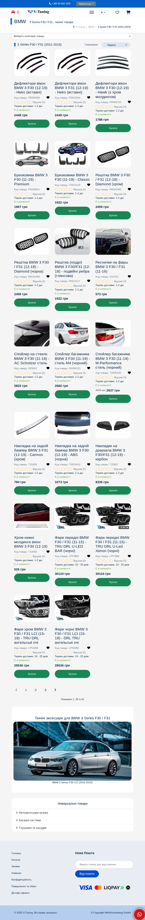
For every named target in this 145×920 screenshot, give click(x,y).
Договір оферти (20, 892)
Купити (32, 123)
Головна (16, 853)
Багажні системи (30, 820)
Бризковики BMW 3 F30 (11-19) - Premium (31, 179)
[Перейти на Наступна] (55, 690)
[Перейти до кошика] (128, 12)
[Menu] (92, 12)
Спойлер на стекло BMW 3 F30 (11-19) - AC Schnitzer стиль (31, 358)
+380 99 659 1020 (61, 3)
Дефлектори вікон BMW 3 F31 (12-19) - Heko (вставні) (71, 87)
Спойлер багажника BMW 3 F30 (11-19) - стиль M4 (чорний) (72, 358)
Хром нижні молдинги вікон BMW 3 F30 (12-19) (30, 541)
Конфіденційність (21, 879)
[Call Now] (139, 914)
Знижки (15, 866)
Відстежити (87, 873)
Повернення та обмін (23, 886)
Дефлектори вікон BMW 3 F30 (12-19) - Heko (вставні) (30, 87)
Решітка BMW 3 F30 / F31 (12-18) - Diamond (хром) (112, 179)
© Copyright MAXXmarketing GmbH (111, 912)
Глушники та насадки (33, 827)
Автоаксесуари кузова (33, 812)
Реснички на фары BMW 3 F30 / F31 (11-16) (111, 266)
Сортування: (91, 44)
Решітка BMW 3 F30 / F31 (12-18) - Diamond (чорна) (31, 266)
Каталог (16, 859)
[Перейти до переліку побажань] (117, 12)
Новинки (16, 873)
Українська (85, 3)
